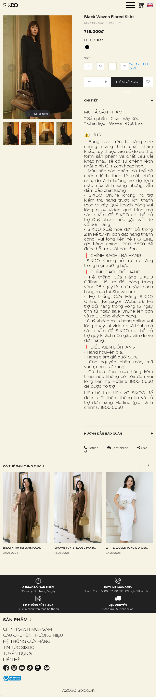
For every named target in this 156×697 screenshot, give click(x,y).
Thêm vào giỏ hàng (127, 83)
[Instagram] (14, 667)
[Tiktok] (30, 667)
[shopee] (38, 667)
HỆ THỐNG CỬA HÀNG (26, 641)
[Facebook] (6, 667)
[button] (148, 465)
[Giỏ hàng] (141, 5)
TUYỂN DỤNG (17, 653)
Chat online (120, 448)
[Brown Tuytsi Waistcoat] (26, 507)
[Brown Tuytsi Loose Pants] (78, 507)
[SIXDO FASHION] (10, 5)
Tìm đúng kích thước (139, 66)
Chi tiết (91, 100)
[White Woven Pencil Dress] (129, 507)
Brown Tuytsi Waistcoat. (22, 547)
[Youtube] (22, 667)
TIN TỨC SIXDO (19, 647)
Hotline (93, 448)
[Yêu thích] (148, 82)
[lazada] (46, 667)
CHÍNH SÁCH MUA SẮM (27, 629)
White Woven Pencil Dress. (127, 547)
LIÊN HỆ (11, 659)
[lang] (150, 5)
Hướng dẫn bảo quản (103, 433)
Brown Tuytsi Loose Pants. (75, 547)
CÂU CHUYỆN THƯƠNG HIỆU (33, 635)
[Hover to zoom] (37, 66)
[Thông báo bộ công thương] (12, 678)
